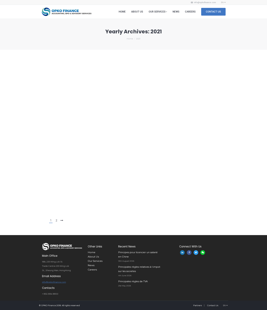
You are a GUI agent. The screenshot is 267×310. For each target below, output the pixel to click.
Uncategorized (55, 158)
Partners (197, 305)
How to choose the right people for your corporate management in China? (106, 185)
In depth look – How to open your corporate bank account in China (100, 136)
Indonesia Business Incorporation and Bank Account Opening (97, 120)
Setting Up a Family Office (68, 87)
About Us (93, 256)
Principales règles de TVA (133, 281)
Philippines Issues (56, 61)
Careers (92, 269)
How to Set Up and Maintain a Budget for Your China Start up (96, 104)
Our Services (95, 260)
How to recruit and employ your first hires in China (88, 201)
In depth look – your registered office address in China (91, 152)
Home (130, 38)
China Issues (54, 109)
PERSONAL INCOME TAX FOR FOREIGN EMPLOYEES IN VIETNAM (95, 55)
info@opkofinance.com (205, 2)
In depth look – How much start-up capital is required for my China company (109, 169)
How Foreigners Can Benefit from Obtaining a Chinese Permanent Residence (108, 71)
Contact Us (212, 305)
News (91, 265)
